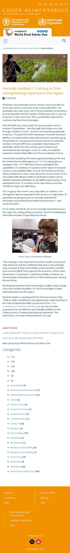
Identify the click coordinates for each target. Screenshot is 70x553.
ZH (45, 4)
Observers (15, 456)
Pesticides (15, 461)
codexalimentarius (11, 48)
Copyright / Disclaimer (21, 520)
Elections (15, 428)
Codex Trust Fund (19, 409)
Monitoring (15, 442)
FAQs (7, 502)
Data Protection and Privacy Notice (20, 514)
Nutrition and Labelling (21, 447)
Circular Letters (48, 492)
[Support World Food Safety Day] (27, 31)
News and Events (31, 48)
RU (61, 4)
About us (8, 492)
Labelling (15, 437)
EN (50, 4)
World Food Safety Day (22, 471)
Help (42, 502)
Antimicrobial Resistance (23, 390)
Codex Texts (16, 404)
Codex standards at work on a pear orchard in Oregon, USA (33, 332)
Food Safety (16, 433)
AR (40, 4)
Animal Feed (16, 385)
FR (56, 4)
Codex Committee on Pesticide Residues (30, 305)
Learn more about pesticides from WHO (23, 338)
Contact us (9, 497)
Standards (15, 466)
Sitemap (44, 497)
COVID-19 (15, 423)
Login (12, 525)
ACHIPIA (40, 161)
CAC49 (13, 399)
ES (66, 4)
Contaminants (17, 413)
